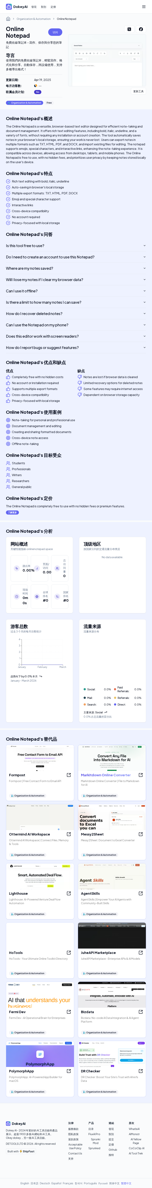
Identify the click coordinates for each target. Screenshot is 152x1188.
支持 (70, 1158)
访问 (55, 32)
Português (90, 1183)
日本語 (34, 1183)
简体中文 (114, 1183)
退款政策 (73, 1139)
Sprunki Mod (95, 1141)
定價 (53, 6)
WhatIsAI (134, 1128)
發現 (34, 6)
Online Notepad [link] (66, 18)
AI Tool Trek (136, 1153)
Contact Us (75, 1153)
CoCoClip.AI (136, 1148)
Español (56, 1183)
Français (68, 1183)
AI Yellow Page (136, 1141)
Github (113, 1149)
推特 (111, 1154)
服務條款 (73, 1128)
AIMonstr (134, 1134)
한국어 (78, 1183)
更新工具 (138, 91)
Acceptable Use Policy (75, 1146)
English (25, 1183)
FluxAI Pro (94, 1134)
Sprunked (94, 1148)
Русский (103, 1183)
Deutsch (45, 1183)
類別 (43, 6)
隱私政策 (73, 1134)
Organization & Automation (34, 18)
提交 (111, 1139)
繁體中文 (126, 1183)
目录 (91, 1128)
